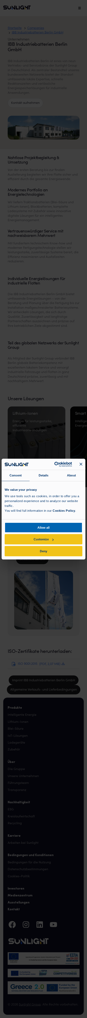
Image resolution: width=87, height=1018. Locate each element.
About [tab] (71, 475)
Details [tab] (44, 475)
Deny (43, 551)
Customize (41, 539)
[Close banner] (81, 464)
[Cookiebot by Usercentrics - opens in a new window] (54, 464)
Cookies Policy (64, 510)
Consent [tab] (16, 475)
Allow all (43, 527)
